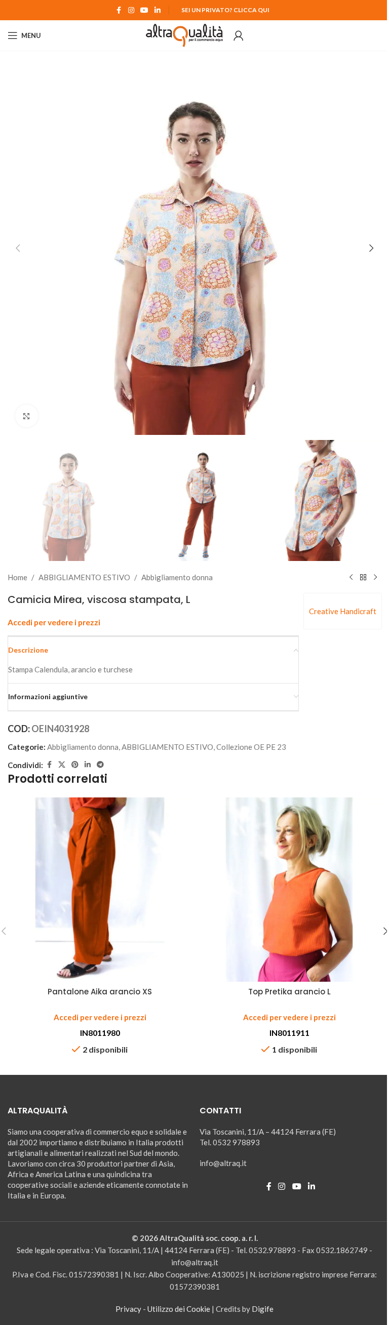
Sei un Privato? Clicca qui (225, 10)
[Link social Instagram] (131, 10)
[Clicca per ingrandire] (26, 416)
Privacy (128, 1308)
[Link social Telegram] (100, 765)
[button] (18, 248)
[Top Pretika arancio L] (289, 889)
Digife (263, 1308)
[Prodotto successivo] (375, 577)
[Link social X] (61, 765)
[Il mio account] (238, 35)
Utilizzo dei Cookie (178, 1308)
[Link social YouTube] (144, 10)
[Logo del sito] (184, 34)
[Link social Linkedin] (157, 10)
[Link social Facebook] (119, 10)
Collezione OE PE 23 (251, 746)
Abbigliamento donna (177, 577)
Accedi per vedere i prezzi (54, 622)
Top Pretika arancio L (289, 991)
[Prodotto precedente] (351, 577)
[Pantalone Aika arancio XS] (100, 889)
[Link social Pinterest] (75, 765)
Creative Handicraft (342, 611)
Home (17, 577)
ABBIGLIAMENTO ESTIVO (84, 577)
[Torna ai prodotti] (363, 577)
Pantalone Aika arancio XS (100, 991)
